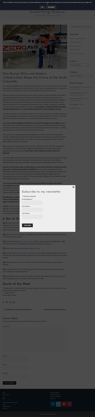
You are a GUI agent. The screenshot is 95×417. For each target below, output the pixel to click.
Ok (42, 7)
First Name (26, 206)
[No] (93, 5)
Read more (51, 7)
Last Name (26, 213)
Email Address (27, 199)
